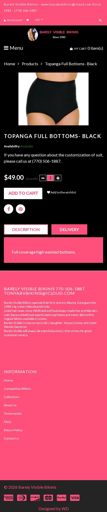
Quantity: (32, 179)
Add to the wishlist (63, 192)
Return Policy (13, 430)
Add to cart (23, 193)
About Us (10, 405)
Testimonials (13, 413)
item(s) (88, 48)
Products (30, 63)
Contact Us (11, 438)
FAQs (8, 422)
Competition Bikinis (17, 389)
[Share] (8, 209)
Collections (12, 397)
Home (9, 63)
